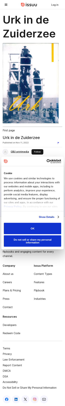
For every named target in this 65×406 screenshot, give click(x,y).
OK (32, 228)
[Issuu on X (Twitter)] (25, 399)
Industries (40, 298)
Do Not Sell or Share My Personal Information (29, 387)
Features (39, 282)
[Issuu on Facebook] (7, 399)
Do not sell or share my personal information (33, 241)
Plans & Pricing (12, 290)
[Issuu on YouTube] (44, 399)
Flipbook (39, 290)
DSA (5, 376)
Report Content (12, 365)
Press (6, 298)
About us (8, 274)
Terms (6, 348)
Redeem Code (11, 333)
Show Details (46, 217)
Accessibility (10, 382)
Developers (9, 325)
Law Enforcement (13, 359)
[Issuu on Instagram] (35, 399)
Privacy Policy (13, 206)
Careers (7, 282)
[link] (55, 4)
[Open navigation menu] (6, 4)
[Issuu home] (29, 5)
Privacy (7, 354)
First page (9, 130)
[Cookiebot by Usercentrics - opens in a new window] (46, 161)
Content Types (43, 274)
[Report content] (59, 143)
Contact (8, 307)
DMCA (7, 370)
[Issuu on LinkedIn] (16, 399)
